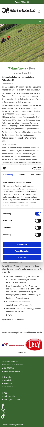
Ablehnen (22, 257)
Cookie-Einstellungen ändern (12, 425)
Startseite (7, 377)
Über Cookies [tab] (36, 174)
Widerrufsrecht (9, 396)
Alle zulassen (22, 244)
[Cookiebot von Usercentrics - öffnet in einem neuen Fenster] (31, 168)
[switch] (38, 220)
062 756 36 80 (23, 2)
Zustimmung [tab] (8, 174)
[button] (39, 11)
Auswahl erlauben (22, 251)
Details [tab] (22, 174)
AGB (5, 393)
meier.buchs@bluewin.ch (13, 371)
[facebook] (3, 406)
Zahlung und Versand (12, 400)
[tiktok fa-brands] (3, 416)
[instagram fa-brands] (3, 411)
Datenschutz (8, 387)
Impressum (8, 384)
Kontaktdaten (9, 380)
